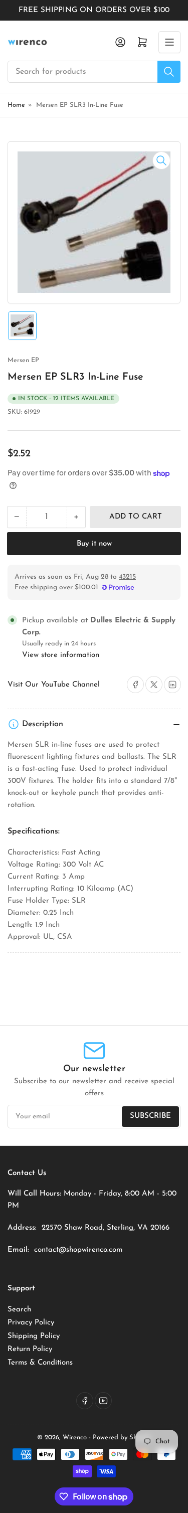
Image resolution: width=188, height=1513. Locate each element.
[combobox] (94, 72)
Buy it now (94, 544)
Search (19, 1309)
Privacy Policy (31, 1322)
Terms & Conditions (40, 1363)
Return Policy (30, 1349)
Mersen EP (23, 360)
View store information (60, 655)
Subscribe (150, 1116)
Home (16, 105)
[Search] (169, 71)
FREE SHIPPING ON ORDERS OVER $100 (94, 10)
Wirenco (75, 1437)
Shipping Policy (34, 1336)
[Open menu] (169, 42)
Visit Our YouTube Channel (54, 685)
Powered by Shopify (122, 1437)
